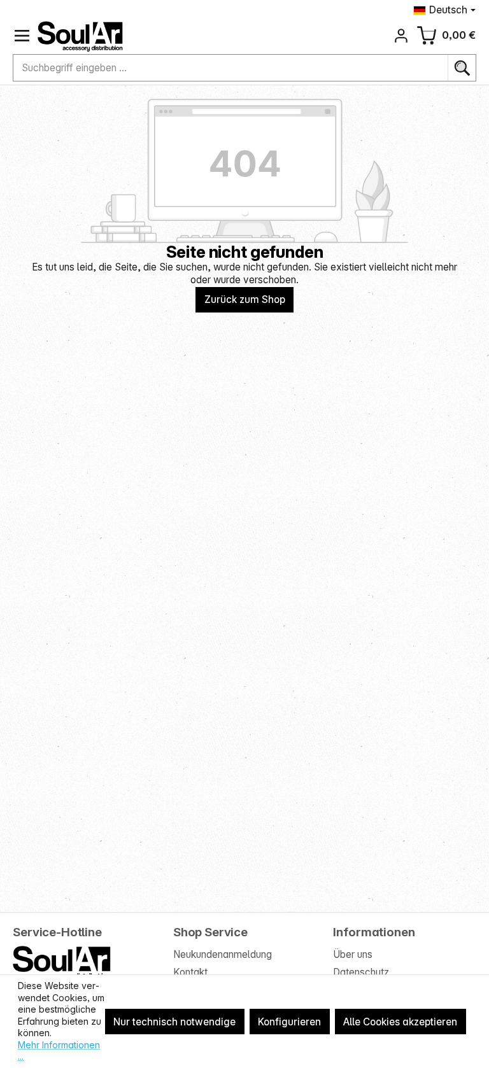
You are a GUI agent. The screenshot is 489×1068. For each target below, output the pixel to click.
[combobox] (230, 68)
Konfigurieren (289, 1022)
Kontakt (190, 972)
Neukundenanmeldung (222, 954)
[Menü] (22, 36)
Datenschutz (361, 972)
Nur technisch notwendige (174, 1022)
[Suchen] (462, 68)
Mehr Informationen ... (59, 1050)
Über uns (352, 954)
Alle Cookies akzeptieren (400, 1022)
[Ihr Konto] (401, 36)
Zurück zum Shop (244, 299)
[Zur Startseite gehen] (80, 36)
